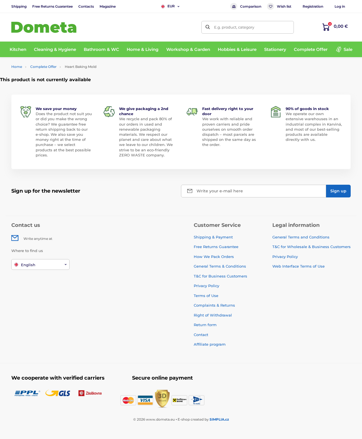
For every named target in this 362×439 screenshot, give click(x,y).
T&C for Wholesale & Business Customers (311, 246)
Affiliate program (210, 344)
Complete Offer (43, 66)
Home (16, 66)
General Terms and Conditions (300, 237)
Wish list (284, 6)
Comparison (250, 6)
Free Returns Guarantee (52, 6)
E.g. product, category (234, 27)
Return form (205, 324)
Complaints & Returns (214, 305)
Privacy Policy (206, 285)
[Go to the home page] (43, 27)
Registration (313, 6)
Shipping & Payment (213, 237)
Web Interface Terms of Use (298, 266)
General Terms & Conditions (220, 266)
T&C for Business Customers (220, 276)
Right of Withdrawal (213, 315)
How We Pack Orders (214, 256)
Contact (201, 334)
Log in (340, 6)
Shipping (19, 6)
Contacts (86, 6)
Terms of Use (206, 295)
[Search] (207, 27)
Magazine (108, 6)
